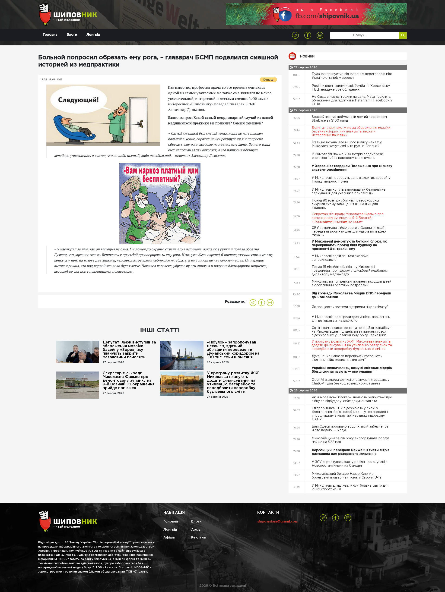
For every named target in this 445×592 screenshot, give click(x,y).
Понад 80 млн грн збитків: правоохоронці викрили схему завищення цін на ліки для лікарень (345, 204)
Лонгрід (93, 34)
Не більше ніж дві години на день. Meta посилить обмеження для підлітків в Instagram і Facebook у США (352, 100)
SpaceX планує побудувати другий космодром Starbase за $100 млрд (349, 119)
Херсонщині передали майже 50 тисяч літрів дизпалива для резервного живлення (350, 452)
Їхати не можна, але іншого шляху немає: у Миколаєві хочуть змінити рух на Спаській (347, 144)
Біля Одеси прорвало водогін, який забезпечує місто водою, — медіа (350, 428)
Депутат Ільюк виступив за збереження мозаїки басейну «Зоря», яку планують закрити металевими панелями (129, 350)
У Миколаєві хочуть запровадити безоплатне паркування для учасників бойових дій (348, 191)
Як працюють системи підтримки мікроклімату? (350, 307)
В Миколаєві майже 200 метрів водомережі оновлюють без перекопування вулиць (347, 156)
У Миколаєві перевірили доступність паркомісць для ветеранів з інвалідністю (351, 319)
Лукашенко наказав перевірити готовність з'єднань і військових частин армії (346, 358)
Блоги (72, 34)
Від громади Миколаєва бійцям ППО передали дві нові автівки (351, 295)
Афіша (169, 537)
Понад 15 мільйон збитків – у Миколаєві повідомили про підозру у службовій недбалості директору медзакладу (350, 271)
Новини (307, 56)
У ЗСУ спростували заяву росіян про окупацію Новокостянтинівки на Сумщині (350, 464)
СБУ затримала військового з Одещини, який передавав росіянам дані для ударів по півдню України (349, 232)
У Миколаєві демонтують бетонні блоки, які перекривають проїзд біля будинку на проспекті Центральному (350, 245)
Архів (195, 529)
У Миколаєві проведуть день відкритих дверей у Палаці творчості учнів (351, 179)
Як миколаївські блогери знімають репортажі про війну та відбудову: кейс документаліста (352, 399)
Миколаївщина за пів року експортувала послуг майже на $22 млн (350, 440)
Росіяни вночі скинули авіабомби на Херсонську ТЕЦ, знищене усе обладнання (351, 88)
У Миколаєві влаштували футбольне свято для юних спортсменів (350, 487)
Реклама (198, 537)
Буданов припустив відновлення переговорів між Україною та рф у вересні (352, 76)
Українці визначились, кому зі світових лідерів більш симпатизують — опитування (352, 370)
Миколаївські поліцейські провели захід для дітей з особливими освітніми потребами (351, 283)
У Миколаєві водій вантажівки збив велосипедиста (340, 258)
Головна (50, 34)
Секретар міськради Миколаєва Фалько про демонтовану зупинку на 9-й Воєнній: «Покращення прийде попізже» (129, 381)
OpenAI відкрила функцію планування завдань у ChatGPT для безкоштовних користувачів (350, 381)
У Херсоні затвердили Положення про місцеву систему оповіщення (352, 168)
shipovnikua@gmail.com (277, 521)
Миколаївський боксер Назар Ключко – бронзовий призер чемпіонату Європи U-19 (347, 475)
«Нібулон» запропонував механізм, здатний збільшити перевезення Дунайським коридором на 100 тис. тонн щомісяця (233, 350)
